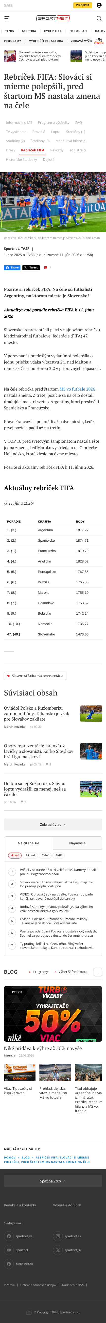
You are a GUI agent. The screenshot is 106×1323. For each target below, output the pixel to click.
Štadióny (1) (75, 131)
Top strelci (78, 150)
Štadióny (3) (40, 140)
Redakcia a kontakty (20, 1205)
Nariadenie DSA (73, 1285)
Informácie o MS (19, 122)
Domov (10, 1157)
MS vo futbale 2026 (77, 389)
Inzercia (9, 1285)
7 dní (45, 855)
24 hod (30, 855)
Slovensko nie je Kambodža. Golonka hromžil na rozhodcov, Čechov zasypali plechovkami (40, 56)
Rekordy (57, 150)
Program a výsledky (53, 122)
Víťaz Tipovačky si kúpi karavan (18, 1090)
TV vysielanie (16, 131)
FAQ (78, 122)
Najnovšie (77, 843)
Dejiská (48, 159)
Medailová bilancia (70, 140)
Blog (25, 1157)
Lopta (55, 131)
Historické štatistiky (21, 159)
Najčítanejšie (28, 843)
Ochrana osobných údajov (38, 1285)
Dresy (10, 150)
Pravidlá (38, 131)
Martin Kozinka (15, 727)
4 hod (14, 855)
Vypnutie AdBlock (67, 1205)
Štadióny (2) (15, 140)
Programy (40, 971)
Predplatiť (82, 5)
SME (59, 855)
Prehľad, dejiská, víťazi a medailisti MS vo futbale (53, 1093)
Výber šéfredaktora (73, 971)
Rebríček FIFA (32, 150)
